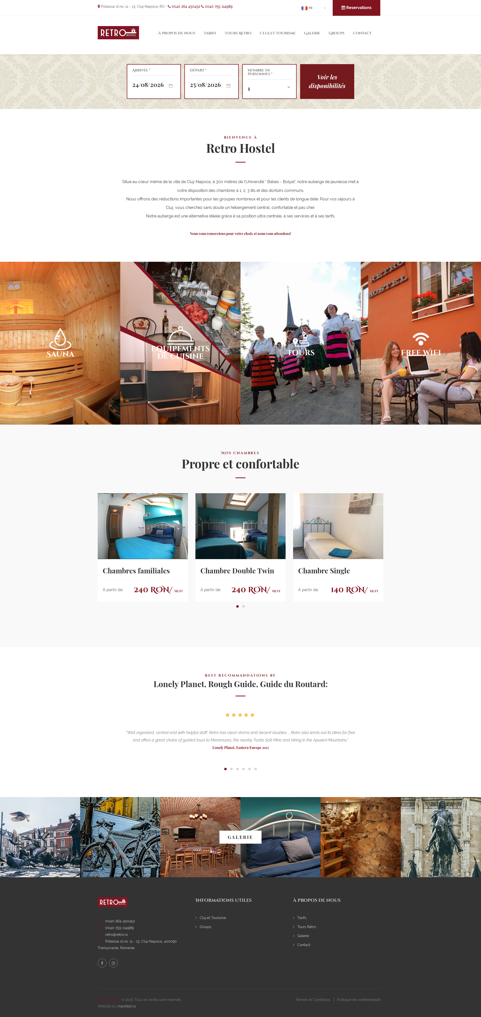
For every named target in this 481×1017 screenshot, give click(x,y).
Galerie (312, 33)
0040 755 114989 (218, 7)
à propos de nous (176, 33)
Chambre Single (324, 570)
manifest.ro (126, 1006)
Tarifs (210, 33)
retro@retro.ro (116, 935)
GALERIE (240, 837)
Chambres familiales (136, 570)
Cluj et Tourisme (278, 33)
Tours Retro (238, 33)
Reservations (358, 7)
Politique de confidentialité (359, 1000)
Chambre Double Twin (237, 570)
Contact (362, 33)
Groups (336, 33)
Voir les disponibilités (327, 81)
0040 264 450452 (185, 7)
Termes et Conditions (313, 1000)
